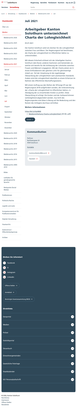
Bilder (6, 172)
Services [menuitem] (5, 7)
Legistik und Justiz (8, 206)
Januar (7, 69)
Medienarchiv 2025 (10, 43)
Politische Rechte (8, 200)
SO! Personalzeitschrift (12, 379)
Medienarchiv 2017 (10, 149)
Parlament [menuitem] (52, 3)
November (8, 122)
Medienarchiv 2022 (10, 59)
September (8, 112)
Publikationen (7, 195)
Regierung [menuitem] (35, 3)
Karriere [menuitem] (61, 3)
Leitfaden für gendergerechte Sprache (9, 180)
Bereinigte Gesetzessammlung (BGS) (17, 299)
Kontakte (30, 147)
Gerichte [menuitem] (43, 3)
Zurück (29, 119)
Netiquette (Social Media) (10, 189)
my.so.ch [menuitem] (69, 3)
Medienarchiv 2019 (10, 138)
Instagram (11, 272)
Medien (32, 14)
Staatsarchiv (6, 224)
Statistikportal (8, 340)
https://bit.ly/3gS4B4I (33, 111)
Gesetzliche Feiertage (11, 364)
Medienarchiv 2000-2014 (10, 166)
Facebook (11, 263)
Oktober (7, 117)
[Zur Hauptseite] (9, 2)
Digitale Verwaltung (9, 219)
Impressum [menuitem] (5, 400)
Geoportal (7, 317)
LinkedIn (10, 277)
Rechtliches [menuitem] (5, 398)
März (6, 80)
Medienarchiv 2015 (10, 159)
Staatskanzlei (23, 14)
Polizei (5, 333)
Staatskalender (9, 371)
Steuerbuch (7, 348)
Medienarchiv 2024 (10, 48)
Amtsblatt (8, 292)
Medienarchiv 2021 (44, 14)
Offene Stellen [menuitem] (6, 402)
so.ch (3, 14)
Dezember (8, 128)
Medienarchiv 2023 (10, 53)
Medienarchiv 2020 (10, 133)
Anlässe (5, 237)
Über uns (5, 27)
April (6, 85)
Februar (7, 75)
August (7, 107)
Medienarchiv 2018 (10, 144)
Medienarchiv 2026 (10, 38)
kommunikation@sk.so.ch (38, 153)
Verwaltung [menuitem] (14, 7)
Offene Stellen (10, 285)
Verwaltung (11, 14)
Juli (54, 14)
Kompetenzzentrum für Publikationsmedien (10, 212)
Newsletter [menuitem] (5, 405)
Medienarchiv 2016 (10, 154)
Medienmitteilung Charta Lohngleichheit (45, 114)
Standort (32, 159)
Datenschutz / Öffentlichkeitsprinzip (9, 231)
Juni (6, 96)
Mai (6, 91)
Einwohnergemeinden (11, 356)
